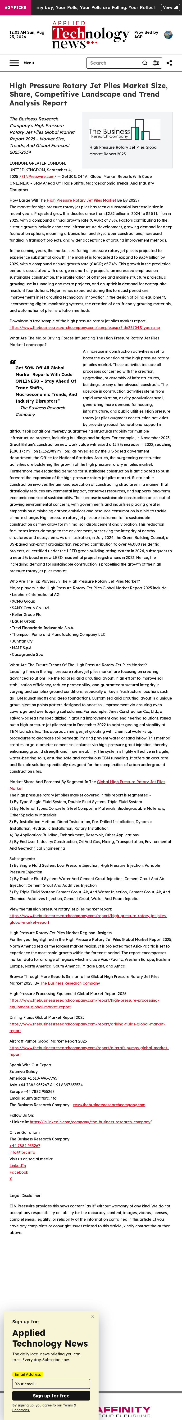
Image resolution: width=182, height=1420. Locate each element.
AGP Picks (15, 7)
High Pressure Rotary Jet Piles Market (81, 200)
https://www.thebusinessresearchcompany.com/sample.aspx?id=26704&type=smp (84, 327)
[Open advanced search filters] (156, 62)
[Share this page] (169, 63)
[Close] (92, 1317)
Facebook (18, 1172)
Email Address (28, 1374)
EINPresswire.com (37, 176)
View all (170, 7)
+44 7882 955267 (24, 1145)
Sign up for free (51, 1396)
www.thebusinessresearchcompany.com (109, 1104)
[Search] (144, 62)
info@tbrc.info (22, 1152)
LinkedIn (17, 1165)
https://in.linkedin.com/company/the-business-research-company (90, 1122)
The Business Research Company (70, 983)
